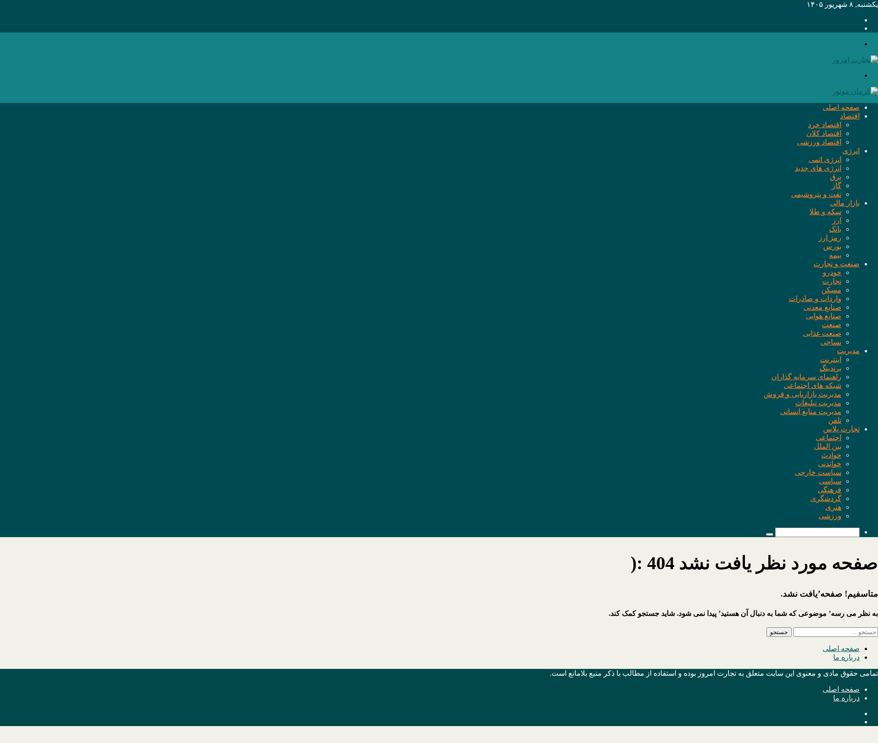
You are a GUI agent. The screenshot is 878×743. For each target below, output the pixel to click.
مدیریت (848, 351)
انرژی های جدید (818, 168)
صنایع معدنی (822, 307)
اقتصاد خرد (824, 125)
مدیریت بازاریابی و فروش (802, 394)
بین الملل (827, 446)
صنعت (831, 324)
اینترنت (830, 359)
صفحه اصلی (841, 107)
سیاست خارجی (818, 472)
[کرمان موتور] (855, 91)
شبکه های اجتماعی (812, 385)
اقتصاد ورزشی (819, 142)
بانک (835, 229)
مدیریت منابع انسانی (810, 411)
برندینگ (830, 368)
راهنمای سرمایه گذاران (806, 377)
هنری (833, 507)
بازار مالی (845, 203)
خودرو (832, 272)
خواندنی (829, 464)
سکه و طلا (825, 211)
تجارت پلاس (841, 429)
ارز (836, 220)
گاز (836, 185)
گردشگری (825, 498)
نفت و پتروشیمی (816, 194)
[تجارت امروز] (855, 60)
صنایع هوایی (823, 316)
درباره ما (846, 657)
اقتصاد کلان (823, 133)
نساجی (830, 342)
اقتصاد (850, 116)
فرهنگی (829, 490)
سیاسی (830, 481)
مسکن (831, 290)
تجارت (831, 281)
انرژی (851, 151)
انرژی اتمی (824, 159)
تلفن (834, 420)
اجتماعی (828, 437)
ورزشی (830, 516)
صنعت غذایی (822, 333)
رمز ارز (830, 238)
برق (835, 177)
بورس (832, 246)
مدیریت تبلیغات (818, 403)
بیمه (835, 255)
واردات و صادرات (815, 298)
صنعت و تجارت (837, 264)
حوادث (831, 455)
